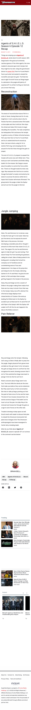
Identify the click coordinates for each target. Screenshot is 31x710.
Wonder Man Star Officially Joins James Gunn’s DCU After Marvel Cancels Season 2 (21, 525)
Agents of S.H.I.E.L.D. (14, 476)
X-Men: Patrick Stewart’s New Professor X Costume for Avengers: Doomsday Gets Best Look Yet (22, 533)
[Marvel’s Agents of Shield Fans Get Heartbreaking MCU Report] (13, 603)
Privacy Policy (5, 679)
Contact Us (11, 675)
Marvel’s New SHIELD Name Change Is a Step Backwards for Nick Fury (21, 581)
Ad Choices (26, 675)
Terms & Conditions (15, 679)
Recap (4, 479)
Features (17, 584)
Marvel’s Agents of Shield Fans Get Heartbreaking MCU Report (12, 613)
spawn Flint (11, 71)
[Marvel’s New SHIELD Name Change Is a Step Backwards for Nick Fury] (7, 582)
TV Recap (12, 479)
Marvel (26, 476)
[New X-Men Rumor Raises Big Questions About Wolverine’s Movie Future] (7, 574)
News (15, 529)
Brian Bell (17, 52)
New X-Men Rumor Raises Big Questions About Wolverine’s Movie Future (21, 572)
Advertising (18, 675)
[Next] (27, 593)
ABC (3, 476)
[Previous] (23, 593)
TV (2, 40)
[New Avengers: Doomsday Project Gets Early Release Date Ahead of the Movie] (7, 543)
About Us (3, 675)
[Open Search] (27, 3)
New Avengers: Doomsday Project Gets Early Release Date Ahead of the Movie (22, 541)
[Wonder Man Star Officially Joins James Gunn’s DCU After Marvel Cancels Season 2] (7, 525)
